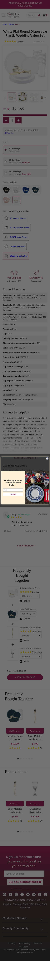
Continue (13, 494)
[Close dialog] (47, 459)
